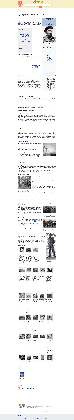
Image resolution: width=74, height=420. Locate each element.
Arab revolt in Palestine (50, 59)
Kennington (30, 56)
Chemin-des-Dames (37, 92)
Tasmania (36, 58)
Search (50, 5)
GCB (48, 24)
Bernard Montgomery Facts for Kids (23, 408)
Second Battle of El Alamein (23, 143)
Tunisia (37, 155)
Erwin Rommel (28, 130)
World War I (48, 57)
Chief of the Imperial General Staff (51, 53)
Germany (26, 98)
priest (38, 57)
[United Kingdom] (47, 47)
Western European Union (32, 223)
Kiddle (19, 418)
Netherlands (36, 213)
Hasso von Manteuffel (21, 203)
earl (32, 239)
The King (40, 321)
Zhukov (52, 228)
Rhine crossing (25, 207)
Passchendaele (20, 89)
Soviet (48, 228)
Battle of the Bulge (36, 200)
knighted (30, 154)
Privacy (28, 418)
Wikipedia (19, 417)
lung (34, 80)
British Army (49, 47)
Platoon (27, 81)
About (25, 418)
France (38, 77)
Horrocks (21, 192)
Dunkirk (35, 100)
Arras (37, 88)
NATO (50, 56)
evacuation (48, 100)
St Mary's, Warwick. (49, 363)
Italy (28, 23)
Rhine (33, 206)
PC (51, 24)
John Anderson (48, 347)
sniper (37, 80)
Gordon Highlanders (21, 324)
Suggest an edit (45, 411)
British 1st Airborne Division (47, 194)
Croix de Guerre (49, 74)
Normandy (33, 178)
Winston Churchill (53, 115)
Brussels (20, 381)
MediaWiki (31, 417)
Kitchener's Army (20, 87)
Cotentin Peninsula (46, 180)
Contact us (31, 418)
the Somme (34, 88)
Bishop (24, 60)
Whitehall (53, 260)
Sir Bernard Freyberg (49, 303)
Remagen (19, 209)
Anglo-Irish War (49, 58)
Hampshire (37, 103)
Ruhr (33, 193)
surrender (38, 212)
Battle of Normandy (21, 24)
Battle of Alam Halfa (43, 130)
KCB (47, 63)
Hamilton (26, 228)
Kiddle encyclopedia (26, 406)
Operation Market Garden (29, 24)
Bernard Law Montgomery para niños (29, 388)
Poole (26, 279)
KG (46, 24)
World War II (48, 60)
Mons (19, 80)
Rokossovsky (48, 229)
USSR (52, 73)
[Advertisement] (37, 10)
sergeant (29, 81)
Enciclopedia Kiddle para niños (38, 418)
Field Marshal (49, 19)
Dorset (42, 103)
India (33, 70)
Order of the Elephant (50, 75)
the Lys (31, 92)
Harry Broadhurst (48, 301)
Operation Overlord (45, 177)
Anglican (36, 57)
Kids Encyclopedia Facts (21, 15)
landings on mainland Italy (46, 170)
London (33, 56)
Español (22, 418)
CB (47, 64)
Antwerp (52, 197)
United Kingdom (50, 46)
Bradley (37, 167)
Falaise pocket (36, 180)
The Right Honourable (49, 20)
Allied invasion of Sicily (31, 165)
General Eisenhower (48, 186)
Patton (34, 167)
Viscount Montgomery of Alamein (36, 220)
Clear (48, 5)
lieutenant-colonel (37, 94)
